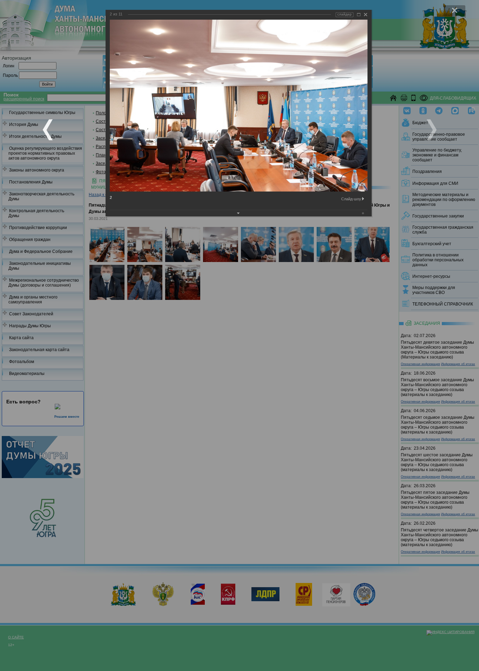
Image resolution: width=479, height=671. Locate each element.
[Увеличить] (358, 14)
